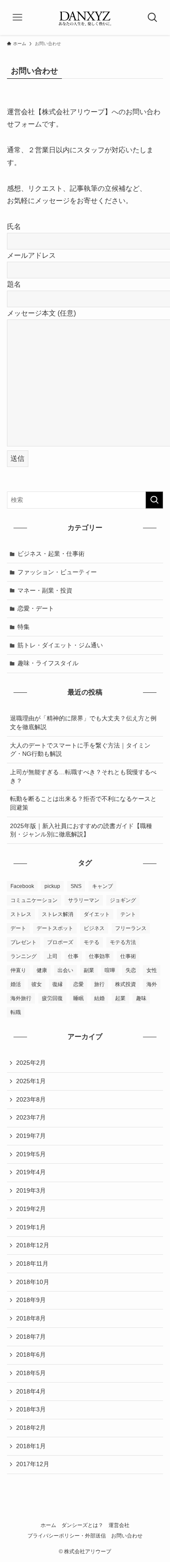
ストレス (20, 914)
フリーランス (130, 928)
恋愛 (78, 984)
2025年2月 (31, 1062)
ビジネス (94, 928)
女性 (151, 970)
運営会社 (119, 1525)
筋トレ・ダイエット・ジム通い (60, 645)
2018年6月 (31, 1354)
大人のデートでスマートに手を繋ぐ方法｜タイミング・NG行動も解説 (80, 750)
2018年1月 (31, 1446)
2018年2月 (31, 1427)
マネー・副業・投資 (44, 590)
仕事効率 (99, 956)
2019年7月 (31, 1135)
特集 (23, 626)
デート (18, 928)
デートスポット (55, 928)
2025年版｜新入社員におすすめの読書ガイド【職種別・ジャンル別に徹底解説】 (81, 830)
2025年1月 (31, 1081)
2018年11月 (32, 1263)
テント (128, 914)
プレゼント (23, 942)
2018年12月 (32, 1245)
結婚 (99, 998)
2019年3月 (31, 1190)
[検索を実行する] (154, 499)
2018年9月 (31, 1299)
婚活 (15, 984)
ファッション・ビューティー (57, 572)
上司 (52, 956)
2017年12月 (32, 1463)
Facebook (22, 886)
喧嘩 (110, 970)
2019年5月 (31, 1154)
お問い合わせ (127, 1535)
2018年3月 (31, 1409)
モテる (91, 942)
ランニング (23, 956)
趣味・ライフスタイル (47, 663)
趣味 (141, 998)
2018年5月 (31, 1372)
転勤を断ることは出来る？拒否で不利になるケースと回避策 (83, 803)
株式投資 (125, 984)
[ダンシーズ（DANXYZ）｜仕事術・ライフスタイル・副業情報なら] (85, 17)
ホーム (48, 1525)
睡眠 (78, 998)
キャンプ (102, 886)
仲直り (18, 970)
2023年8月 (31, 1099)
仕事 (73, 956)
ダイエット (97, 914)
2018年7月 (31, 1336)
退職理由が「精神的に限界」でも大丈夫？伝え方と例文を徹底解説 (83, 722)
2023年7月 (31, 1117)
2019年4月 (31, 1172)
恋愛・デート (35, 608)
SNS (76, 886)
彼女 (36, 984)
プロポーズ (60, 942)
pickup (52, 886)
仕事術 (128, 956)
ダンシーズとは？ (82, 1525)
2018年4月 (31, 1391)
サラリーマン (83, 900)
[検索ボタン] (152, 17)
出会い (65, 970)
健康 (42, 970)
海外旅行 (20, 998)
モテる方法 (123, 942)
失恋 (131, 970)
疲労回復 (52, 998)
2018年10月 (32, 1281)
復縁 (57, 984)
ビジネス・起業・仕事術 (51, 553)
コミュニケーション (34, 900)
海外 (151, 984)
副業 (89, 970)
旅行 (99, 984)
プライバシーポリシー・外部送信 (66, 1535)
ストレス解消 (57, 914)
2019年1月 (31, 1227)
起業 (120, 998)
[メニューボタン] (17, 17)
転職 (15, 1012)
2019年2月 (31, 1208)
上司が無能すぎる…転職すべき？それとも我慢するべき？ (83, 776)
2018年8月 (31, 1318)
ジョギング (123, 900)
